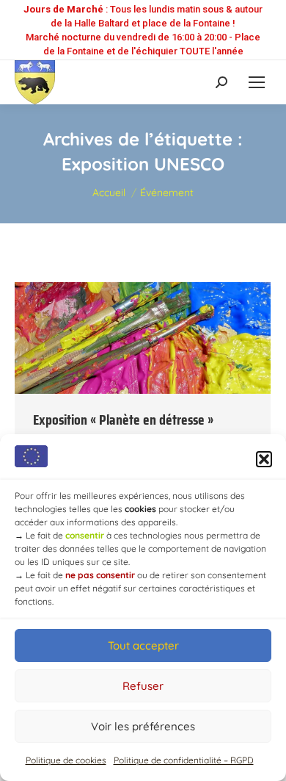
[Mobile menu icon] (256, 82)
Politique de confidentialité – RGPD (184, 760)
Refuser (143, 686)
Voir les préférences (143, 726)
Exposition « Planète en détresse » (123, 419)
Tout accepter (143, 645)
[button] (264, 459)
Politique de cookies (66, 760)
